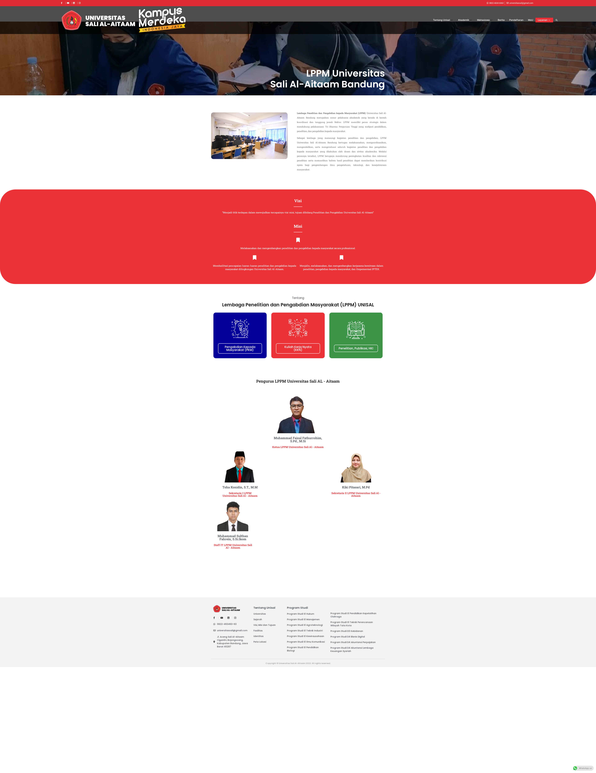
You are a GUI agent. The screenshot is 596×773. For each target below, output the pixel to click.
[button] (556, 20)
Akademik (463, 19)
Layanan (542, 19)
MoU (530, 19)
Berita (501, 19)
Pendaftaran (516, 19)
